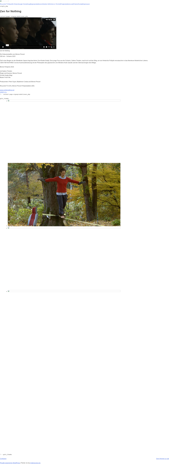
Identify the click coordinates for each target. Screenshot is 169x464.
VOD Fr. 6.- (3, 92)
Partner (75, 4)
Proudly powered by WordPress (10, 463)
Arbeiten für (45, 4)
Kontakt (80, 4)
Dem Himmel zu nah (162, 458)
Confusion (3, 458)
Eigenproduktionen (36, 4)
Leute (71, 4)
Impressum (86, 4)
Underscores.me (35, 463)
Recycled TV (4, 4)
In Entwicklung (17, 4)
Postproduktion (65, 4)
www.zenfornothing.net (7, 90)
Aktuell (10, 4)
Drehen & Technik (55, 4)
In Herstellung (26, 4)
